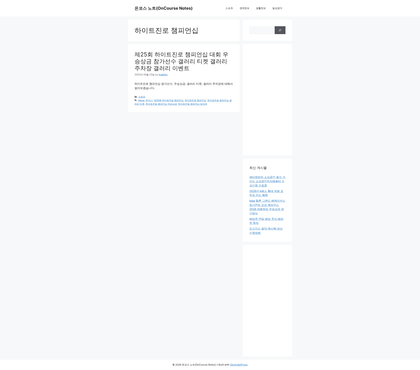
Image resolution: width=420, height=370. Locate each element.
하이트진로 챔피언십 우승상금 (161, 104)
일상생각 (277, 8)
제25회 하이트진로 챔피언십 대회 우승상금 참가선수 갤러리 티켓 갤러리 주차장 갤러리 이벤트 (181, 61)
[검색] (280, 30)
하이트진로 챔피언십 (195, 100)
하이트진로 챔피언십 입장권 (192, 104)
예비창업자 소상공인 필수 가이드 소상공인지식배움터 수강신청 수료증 (267, 181)
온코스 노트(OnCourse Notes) (164, 8)
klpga (141, 100)
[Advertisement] (267, 100)
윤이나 (149, 100)
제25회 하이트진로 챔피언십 (168, 100)
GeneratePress (239, 364)
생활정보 (261, 8)
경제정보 (244, 8)
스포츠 (229, 8)
